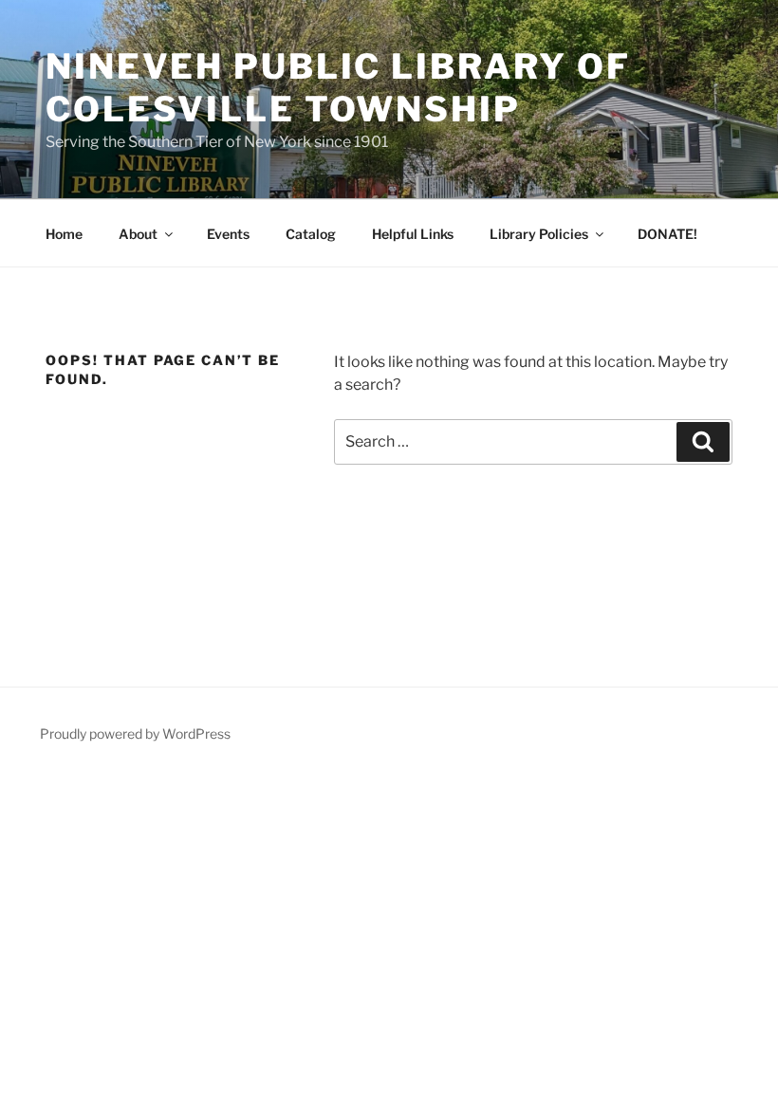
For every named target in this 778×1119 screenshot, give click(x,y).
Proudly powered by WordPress (135, 733)
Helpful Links (413, 234)
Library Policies (539, 234)
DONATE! (667, 234)
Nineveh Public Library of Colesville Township (338, 88)
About (138, 234)
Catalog (311, 234)
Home (64, 234)
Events (228, 234)
